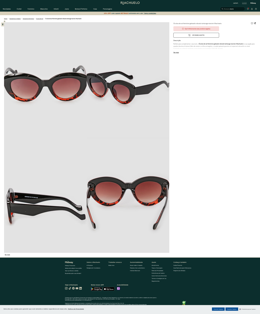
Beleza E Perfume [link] (81, 9)
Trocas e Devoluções (157, 268)
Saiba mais (111, 265)
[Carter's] (236, 3)
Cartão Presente (177, 265)
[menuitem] (7, 9)
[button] (247, 309)
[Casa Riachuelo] (244, 3)
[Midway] (253, 3)
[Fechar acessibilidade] (5, 21)
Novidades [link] (7, 9)
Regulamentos (155, 281)
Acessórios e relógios (15, 18)
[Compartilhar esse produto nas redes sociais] (255, 23)
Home (5, 18)
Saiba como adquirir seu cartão (73, 268)
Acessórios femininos (28, 18)
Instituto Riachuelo (135, 270)
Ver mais (7, 254)
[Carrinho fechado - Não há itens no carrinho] (256, 9)
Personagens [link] (107, 9)
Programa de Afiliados (179, 270)
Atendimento (155, 265)
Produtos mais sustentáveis (137, 268)
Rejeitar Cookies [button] (231, 309)
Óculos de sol (39, 18)
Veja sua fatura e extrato (71, 270)
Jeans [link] (67, 9)
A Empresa (90, 265)
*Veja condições (150, 13)
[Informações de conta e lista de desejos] (252, 9)
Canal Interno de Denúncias (159, 276)
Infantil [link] (56, 9)
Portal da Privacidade (157, 270)
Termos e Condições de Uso (159, 278)
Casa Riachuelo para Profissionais (182, 268)
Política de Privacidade (76, 309)
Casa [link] (95, 9)
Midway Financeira (70, 265)
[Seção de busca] (232, 9)
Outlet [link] (19, 9)
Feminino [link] (31, 9)
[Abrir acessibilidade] (2, 24)
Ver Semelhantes (198, 35)
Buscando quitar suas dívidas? (73, 273)
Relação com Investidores (93, 268)
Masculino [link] (44, 9)
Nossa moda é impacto (136, 265)
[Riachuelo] (130, 3)
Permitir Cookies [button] (218, 309)
